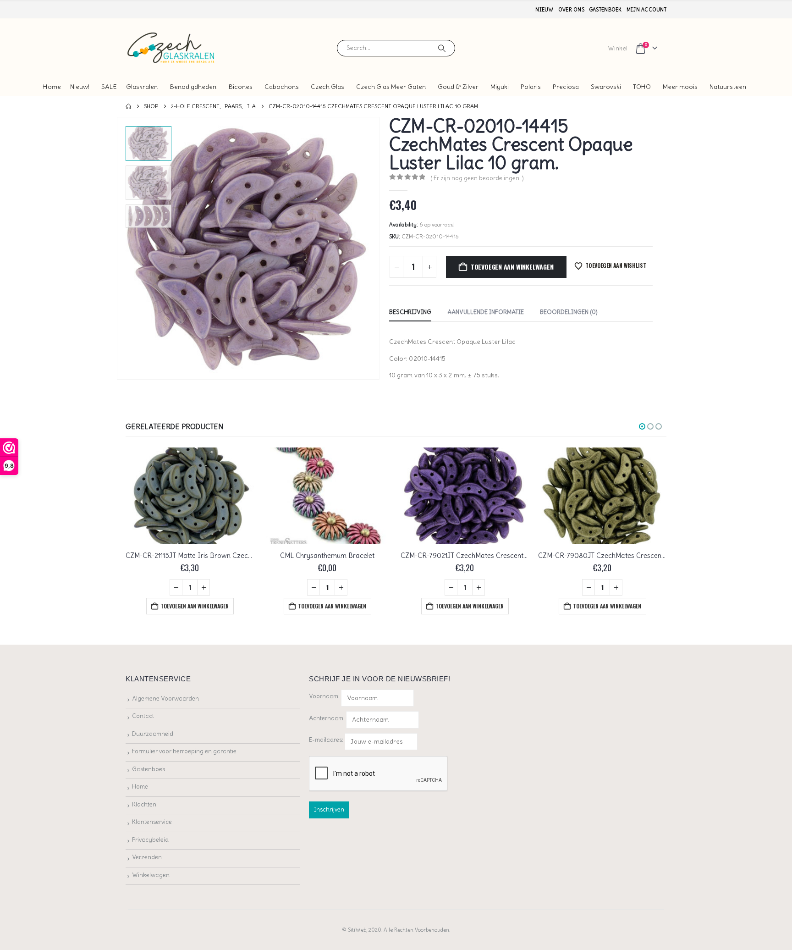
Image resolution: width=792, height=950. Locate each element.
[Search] (442, 48)
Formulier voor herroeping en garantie (184, 751)
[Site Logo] (171, 48)
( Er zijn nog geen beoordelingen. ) (477, 178)
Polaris (531, 87)
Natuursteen (728, 87)
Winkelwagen (151, 875)
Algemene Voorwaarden (165, 698)
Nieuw (544, 9)
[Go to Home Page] (128, 106)
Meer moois (680, 87)
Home (52, 87)
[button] (119, 248)
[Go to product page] (190, 495)
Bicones (240, 87)
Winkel (617, 48)
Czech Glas (327, 87)
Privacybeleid (150, 840)
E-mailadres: (327, 740)
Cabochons (281, 87)
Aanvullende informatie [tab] (485, 312)
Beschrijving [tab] (410, 312)
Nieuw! (79, 87)
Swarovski (606, 87)
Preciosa (566, 87)
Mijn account (646, 9)
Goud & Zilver (458, 87)
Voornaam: (324, 696)
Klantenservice (152, 822)
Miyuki (499, 87)
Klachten (144, 804)
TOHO (642, 87)
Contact (143, 716)
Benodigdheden (193, 87)
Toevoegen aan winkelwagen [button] (194, 606)
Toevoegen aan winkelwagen (512, 266)
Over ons (571, 9)
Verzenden (147, 857)
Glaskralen (142, 87)
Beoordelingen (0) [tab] (569, 312)
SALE (109, 87)
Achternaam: (327, 718)
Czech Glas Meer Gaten (391, 87)
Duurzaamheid (152, 734)
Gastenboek (605, 9)
